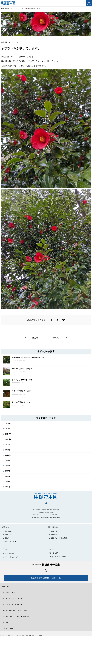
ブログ (50, 549)
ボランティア (53, 553)
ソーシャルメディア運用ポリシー (14, 604)
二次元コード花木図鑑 (59, 538)
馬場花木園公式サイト (10, 3)
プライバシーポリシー (10, 592)
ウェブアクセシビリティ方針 (12, 598)
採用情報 (5, 586)
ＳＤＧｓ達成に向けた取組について (14, 610)
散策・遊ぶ (55, 531)
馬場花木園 (46, 496)
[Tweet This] (57, 319)
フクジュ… (56, 338)
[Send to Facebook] (51, 319)
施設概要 (8, 531)
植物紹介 (54, 535)
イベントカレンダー (12, 557)
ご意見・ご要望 (7, 628)
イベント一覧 (10, 553)
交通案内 (8, 535)
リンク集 (5, 622)
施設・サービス (10, 541)
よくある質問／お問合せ (57, 557)
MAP (7, 538)
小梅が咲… (35, 338)
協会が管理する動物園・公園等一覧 (46, 578)
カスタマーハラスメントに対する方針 (15, 616)
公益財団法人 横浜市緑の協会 (46, 564)
